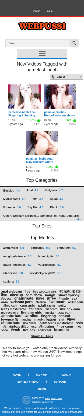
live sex (29, 330)
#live (40, 298)
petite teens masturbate (56, 323)
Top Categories (42, 180)
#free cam (10, 305)
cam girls (27, 305)
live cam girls (31, 312)
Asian (56, 199)
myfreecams (9, 312)
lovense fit (9, 319)
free (27, 291)
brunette (61, 330)
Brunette (12, 207)
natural (64, 316)
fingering (48, 316)
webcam (51, 309)
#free (51, 298)
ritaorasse (13, 273)
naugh (50, 295)
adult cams (47, 305)
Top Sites (42, 225)
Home (17, 374)
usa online (30, 323)
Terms (42, 388)
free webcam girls (45, 291)
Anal (32, 190)
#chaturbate (11, 316)
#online (31, 316)
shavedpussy (69, 295)
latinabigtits (49, 256)
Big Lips (11, 190)
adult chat (44, 330)
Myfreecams (14, 199)
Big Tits (35, 207)
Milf (38, 199)
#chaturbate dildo (15, 326)
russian (50, 312)
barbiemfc (40, 247)
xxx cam (64, 312)
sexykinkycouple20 (45, 273)
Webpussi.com (53, 398)
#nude (64, 298)
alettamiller (13, 248)
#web (15, 330)
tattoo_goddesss (17, 264)
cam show (34, 295)
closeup (16, 295)
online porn (75, 302)
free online (36, 309)
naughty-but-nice (17, 256)
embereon (66, 247)
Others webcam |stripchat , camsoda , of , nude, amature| (42, 217)
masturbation (45, 319)
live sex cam (70, 309)
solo (79, 323)
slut (61, 319)
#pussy (6, 298)
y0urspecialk (49, 264)
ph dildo (40, 302)
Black (57, 207)
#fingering (46, 326)
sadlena (11, 281)
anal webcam (11, 291)
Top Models (42, 237)
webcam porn (21, 302)
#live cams (65, 326)
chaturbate (23, 298)
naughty (26, 319)
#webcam (57, 302)
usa (33, 326)
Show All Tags (42, 336)
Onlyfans (54, 190)
